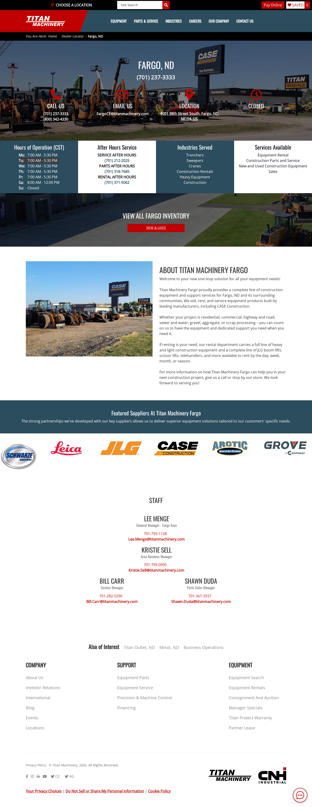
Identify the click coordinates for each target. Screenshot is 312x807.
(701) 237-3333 (156, 77)
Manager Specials (246, 707)
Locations (35, 728)
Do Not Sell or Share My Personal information (105, 791)
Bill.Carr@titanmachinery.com (112, 601)
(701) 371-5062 (117, 182)
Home (52, 36)
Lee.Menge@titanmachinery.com (156, 539)
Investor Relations (43, 687)
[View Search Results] (166, 5)
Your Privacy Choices (44, 791)
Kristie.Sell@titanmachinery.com (156, 570)
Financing (126, 707)
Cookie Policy (159, 791)
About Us (34, 677)
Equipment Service (135, 687)
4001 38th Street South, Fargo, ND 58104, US (189, 116)
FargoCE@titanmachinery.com (123, 113)
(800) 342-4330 (55, 119)
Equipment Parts (133, 677)
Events (32, 717)
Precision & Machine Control (144, 697)
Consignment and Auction (254, 697)
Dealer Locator (73, 36)
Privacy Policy (36, 765)
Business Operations (204, 647)
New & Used (156, 227)
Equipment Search (246, 677)
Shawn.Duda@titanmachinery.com (201, 601)
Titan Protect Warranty (250, 717)
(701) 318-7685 (117, 171)
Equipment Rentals (247, 687)
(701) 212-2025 (117, 160)
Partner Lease (242, 728)
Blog (30, 707)
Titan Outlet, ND (139, 647)
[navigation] (156, 21)
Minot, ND (169, 647)
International (38, 697)
